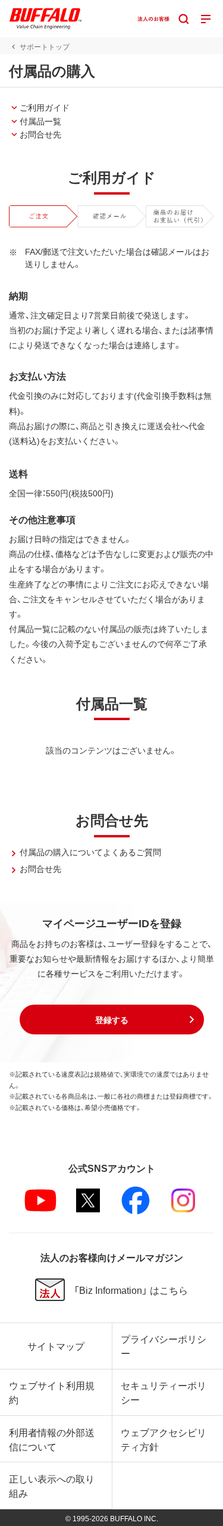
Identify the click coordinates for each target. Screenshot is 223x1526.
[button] (112, 1019)
